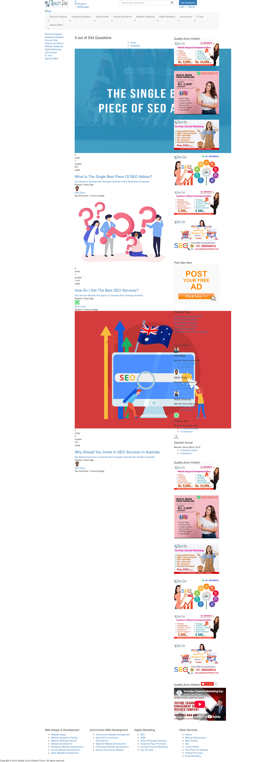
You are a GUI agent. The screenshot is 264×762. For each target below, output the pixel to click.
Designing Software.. (55, 37)
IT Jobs (48, 55)
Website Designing (54, 46)
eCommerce (51, 52)
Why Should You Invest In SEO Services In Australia (117, 451)
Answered (135, 45)
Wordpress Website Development (67, 746)
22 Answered (186, 388)
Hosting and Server (54, 43)
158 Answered (187, 366)
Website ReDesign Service (64, 740)
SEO (142, 734)
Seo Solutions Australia (86, 181)
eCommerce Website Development (113, 734)
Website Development (61, 743)
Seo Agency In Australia (107, 295)
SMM (142, 737)
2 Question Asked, (189, 363)
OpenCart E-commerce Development (107, 739)
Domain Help (51, 40)
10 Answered (186, 409)
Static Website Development (64, 752)
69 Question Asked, (189, 385)
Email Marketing (193, 755)
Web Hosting (191, 740)
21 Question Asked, (189, 428)
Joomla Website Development (65, 749)
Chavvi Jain (80, 306)
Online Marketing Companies (135, 181)
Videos (188, 734)
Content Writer (192, 746)
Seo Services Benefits (85, 295)
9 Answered (186, 453)
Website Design (58, 734)
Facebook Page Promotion (153, 743)
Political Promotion (194, 752)
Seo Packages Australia (109, 181)
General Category (53, 33)
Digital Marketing (53, 49)
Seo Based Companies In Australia (91, 456)
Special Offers (51, 58)
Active (133, 42)
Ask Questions (188, 2)
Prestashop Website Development (112, 746)
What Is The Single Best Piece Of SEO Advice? (113, 176)
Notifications (80, 3)
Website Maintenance (195, 737)
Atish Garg (80, 192)
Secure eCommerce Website (110, 749)
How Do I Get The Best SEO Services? (106, 290)
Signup (191, 6)
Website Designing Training (64, 737)
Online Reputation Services (153, 740)
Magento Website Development (111, 743)
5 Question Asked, (189, 406)
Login (181, 6)
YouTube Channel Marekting (154, 746)
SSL (187, 743)
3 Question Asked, (189, 450)
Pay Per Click (146, 749)
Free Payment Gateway (196, 749)
